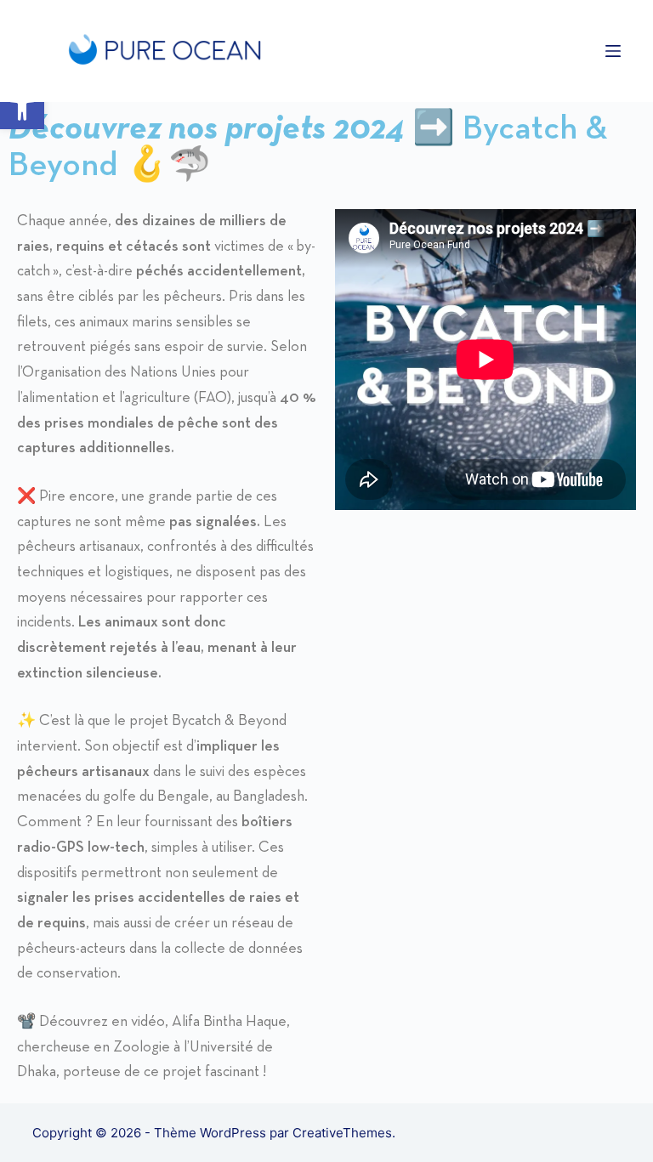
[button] (22, 107)
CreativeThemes (342, 1133)
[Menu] (613, 51)
